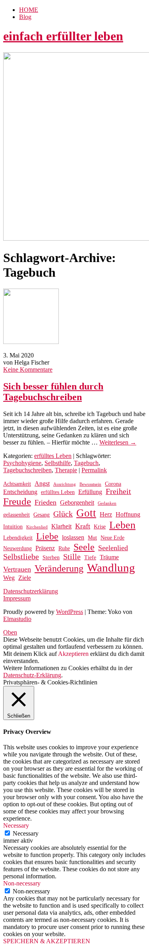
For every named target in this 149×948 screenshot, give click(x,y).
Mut (92, 538)
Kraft (82, 526)
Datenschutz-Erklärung (32, 675)
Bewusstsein (90, 484)
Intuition (13, 527)
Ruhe (64, 548)
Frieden (45, 502)
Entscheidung (20, 491)
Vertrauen (17, 569)
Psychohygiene (22, 463)
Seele (84, 547)
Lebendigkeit (18, 538)
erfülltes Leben (53, 455)
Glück (63, 514)
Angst (42, 483)
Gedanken (107, 503)
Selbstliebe (21, 557)
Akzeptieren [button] (73, 653)
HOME (28, 9)
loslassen (73, 537)
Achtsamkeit (17, 484)
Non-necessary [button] (22, 883)
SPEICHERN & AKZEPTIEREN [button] (46, 941)
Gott (86, 513)
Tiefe (90, 557)
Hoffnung (128, 514)
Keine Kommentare (27, 369)
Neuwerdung (17, 548)
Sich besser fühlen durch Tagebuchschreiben (53, 391)
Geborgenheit (77, 502)
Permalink (94, 470)
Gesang (41, 515)
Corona (113, 484)
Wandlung (111, 567)
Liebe (47, 536)
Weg (9, 577)
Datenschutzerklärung (30, 591)
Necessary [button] (16, 825)
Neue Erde (112, 538)
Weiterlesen (117, 442)
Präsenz (45, 548)
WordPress (69, 611)
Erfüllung (90, 491)
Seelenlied (113, 548)
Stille (72, 557)
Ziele (24, 577)
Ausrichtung (64, 484)
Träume (109, 557)
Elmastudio (17, 619)
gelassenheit (16, 515)
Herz (106, 514)
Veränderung (59, 568)
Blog (25, 16)
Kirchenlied (37, 527)
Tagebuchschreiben (27, 470)
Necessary (26, 833)
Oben (10, 632)
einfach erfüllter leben (63, 36)
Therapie (66, 470)
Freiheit (118, 491)
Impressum (17, 598)
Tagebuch (86, 463)
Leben (122, 525)
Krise (100, 527)
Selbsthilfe (58, 463)
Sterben (51, 557)
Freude (17, 501)
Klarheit (61, 526)
